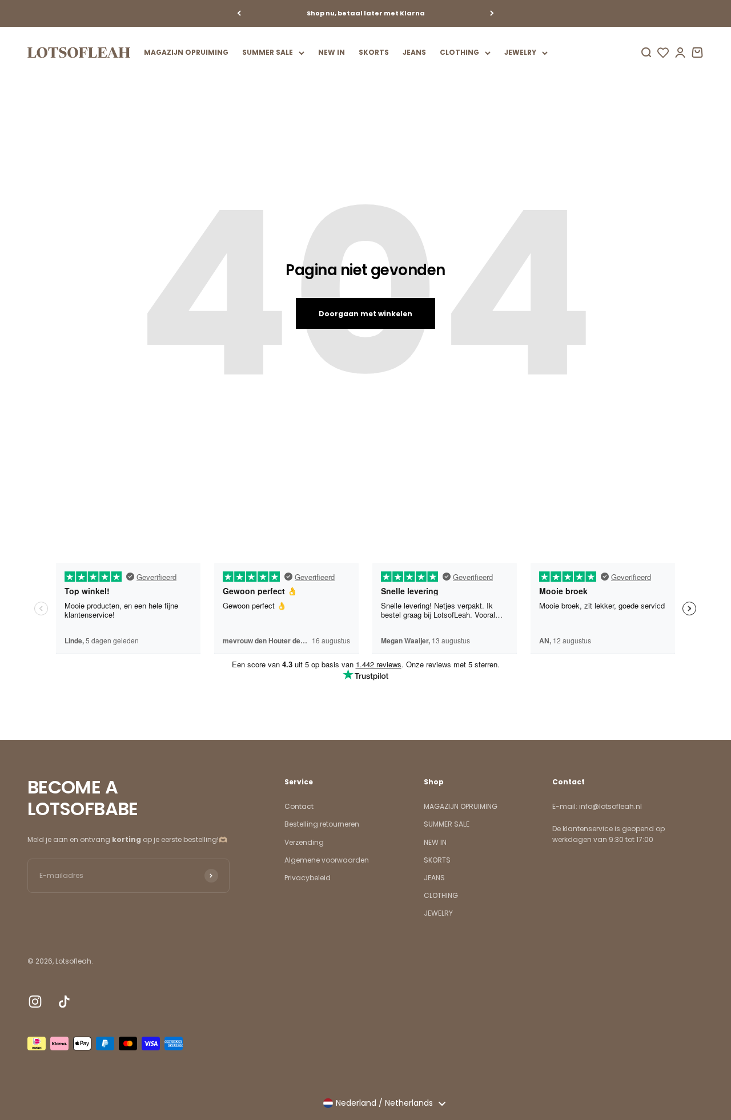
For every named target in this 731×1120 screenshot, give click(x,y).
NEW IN (331, 52)
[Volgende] (492, 13)
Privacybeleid (307, 878)
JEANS (414, 52)
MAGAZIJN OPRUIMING (186, 52)
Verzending (304, 842)
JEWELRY (520, 52)
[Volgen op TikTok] (64, 1001)
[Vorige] (239, 13)
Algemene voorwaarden (326, 860)
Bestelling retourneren (321, 824)
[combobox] (384, 1103)
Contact (299, 806)
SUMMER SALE (267, 52)
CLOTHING (459, 52)
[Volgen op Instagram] (35, 1001)
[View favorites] (663, 52)
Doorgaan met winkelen (365, 314)
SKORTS (374, 52)
